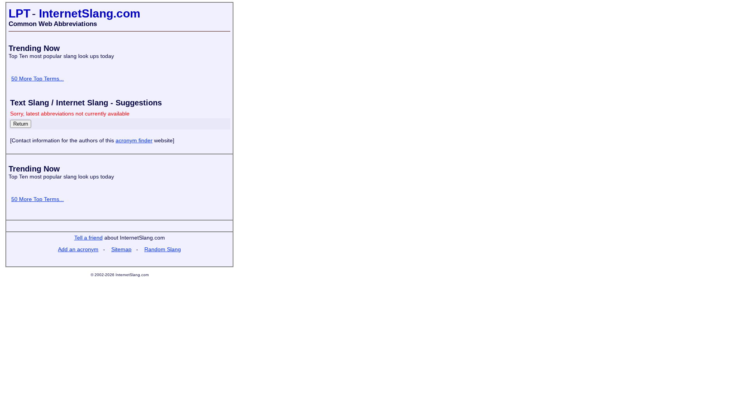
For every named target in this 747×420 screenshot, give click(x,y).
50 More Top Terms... (37, 78)
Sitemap (121, 249)
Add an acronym (78, 249)
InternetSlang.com (89, 13)
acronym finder (134, 140)
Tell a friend (88, 237)
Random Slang (162, 249)
